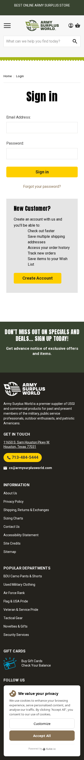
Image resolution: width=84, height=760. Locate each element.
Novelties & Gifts (16, 626)
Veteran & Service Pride (21, 609)
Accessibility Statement (21, 535)
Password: (15, 143)
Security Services (16, 635)
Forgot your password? (42, 186)
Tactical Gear (13, 618)
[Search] (74, 41)
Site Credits (12, 543)
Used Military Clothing (19, 584)
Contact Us (12, 527)
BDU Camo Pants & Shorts (23, 576)
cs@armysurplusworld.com (30, 468)
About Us (10, 493)
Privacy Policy (14, 501)
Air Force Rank (14, 593)
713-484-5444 (24, 457)
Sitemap (10, 552)
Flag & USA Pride (16, 601)
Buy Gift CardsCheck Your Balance (36, 663)
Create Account (37, 278)
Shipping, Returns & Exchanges (26, 510)
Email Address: (18, 117)
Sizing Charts (13, 518)
